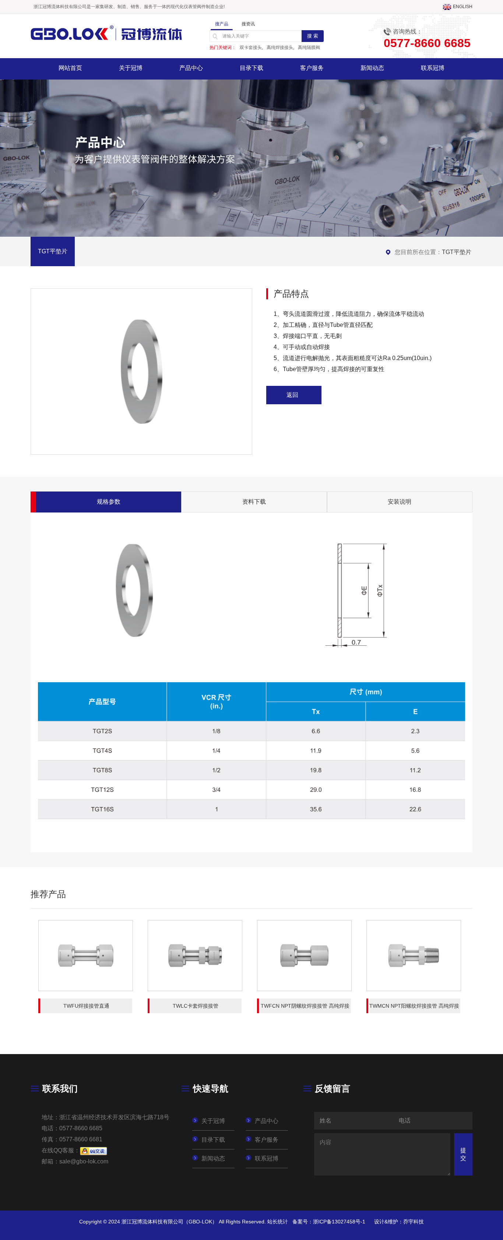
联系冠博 (432, 68)
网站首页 (70, 68)
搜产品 (221, 24)
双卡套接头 (251, 47)
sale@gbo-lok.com (83, 1161)
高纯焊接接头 (280, 47)
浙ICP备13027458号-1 (339, 1222)
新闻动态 (372, 68)
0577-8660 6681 (80, 1139)
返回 (292, 395)
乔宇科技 (413, 1222)
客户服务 (312, 68)
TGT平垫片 (456, 252)
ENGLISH (462, 6)
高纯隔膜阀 (309, 47)
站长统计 (277, 1222)
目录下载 (251, 68)
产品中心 (191, 68)
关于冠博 (131, 68)
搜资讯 (248, 24)
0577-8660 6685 (80, 1128)
